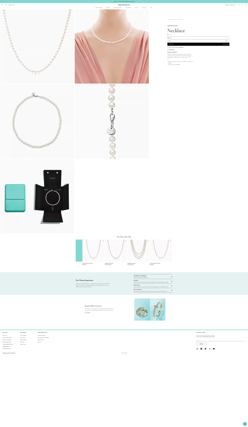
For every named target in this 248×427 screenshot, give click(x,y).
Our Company (23, 332)
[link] (5, 4)
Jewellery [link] (108, 7)
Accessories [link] (144, 7)
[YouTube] (214, 349)
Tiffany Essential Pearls (172, 25)
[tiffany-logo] (124, 5)
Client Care (5, 332)
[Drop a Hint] (167, 34)
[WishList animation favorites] (242, 5)
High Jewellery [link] (99, 7)
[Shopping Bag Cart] (245, 5)
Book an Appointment (231, 4)
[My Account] (238, 4)
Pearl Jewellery (180, 19)
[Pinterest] (206, 349)
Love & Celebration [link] (117, 7)
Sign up (201, 343)
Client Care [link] (12, 4)
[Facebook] (202, 349)
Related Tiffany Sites (42, 332)
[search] (2, 4)
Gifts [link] (151, 7)
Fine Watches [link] (128, 7)
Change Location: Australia (9, 353)
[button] (2, 4)
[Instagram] (197, 349)
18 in (226, 41)
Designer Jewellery (174, 19)
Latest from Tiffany (200, 332)
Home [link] (136, 7)
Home (168, 19)
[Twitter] (210, 349)
